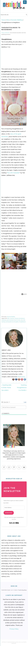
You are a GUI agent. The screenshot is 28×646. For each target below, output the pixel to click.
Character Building (16, 20)
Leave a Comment (5, 32)
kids (24, 320)
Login (24, 402)
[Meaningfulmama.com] (14, 9)
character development (20, 318)
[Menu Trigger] (25, 2)
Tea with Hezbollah (13, 173)
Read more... (22, 376)
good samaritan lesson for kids (13, 320)
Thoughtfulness (22, 321)
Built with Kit (14, 523)
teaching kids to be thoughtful (12, 321)
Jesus (22, 320)
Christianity (3, 320)
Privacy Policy (14, 629)
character (12, 318)
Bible (8, 318)
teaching (3, 321)
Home (3, 20)
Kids (8, 20)
